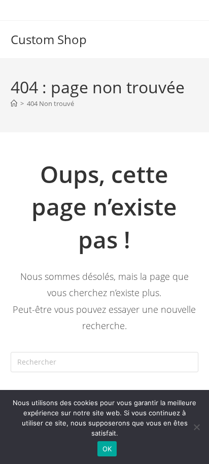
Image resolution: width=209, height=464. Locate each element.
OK (107, 449)
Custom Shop (49, 39)
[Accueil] (14, 103)
